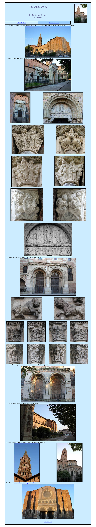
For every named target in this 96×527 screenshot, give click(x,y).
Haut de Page (48, 522)
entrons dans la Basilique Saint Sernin (25, 483)
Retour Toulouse (21, 23)
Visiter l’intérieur (54, 23)
